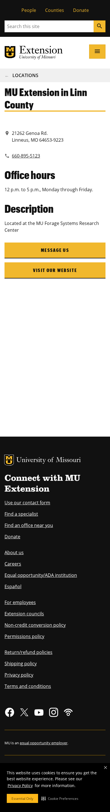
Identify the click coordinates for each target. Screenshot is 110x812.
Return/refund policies (28, 652)
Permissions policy (24, 636)
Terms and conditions (28, 686)
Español (13, 586)
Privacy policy (19, 675)
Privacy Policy (20, 785)
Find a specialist (21, 514)
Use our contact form (27, 502)
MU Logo (9, 460)
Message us (55, 250)
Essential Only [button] (22, 798)
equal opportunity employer (43, 742)
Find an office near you (29, 525)
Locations (25, 75)
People (28, 10)
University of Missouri (48, 460)
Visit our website (55, 270)
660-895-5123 (26, 156)
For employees (20, 602)
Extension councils (24, 614)
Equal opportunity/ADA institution (41, 575)
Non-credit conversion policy (35, 625)
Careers (13, 564)
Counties (54, 10)
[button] (60, 798)
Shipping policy (21, 663)
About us (14, 552)
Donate (81, 10)
